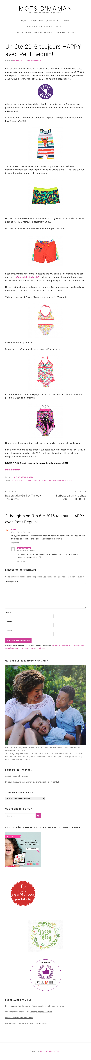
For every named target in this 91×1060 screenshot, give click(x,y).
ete (24, 480)
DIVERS (59, 27)
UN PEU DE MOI (52, 21)
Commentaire (11, 582)
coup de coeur (19, 477)
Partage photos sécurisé (41, 1012)
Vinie (13, 529)
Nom (8, 613)
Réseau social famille (14, 1006)
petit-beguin (55, 480)
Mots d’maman (12, 469)
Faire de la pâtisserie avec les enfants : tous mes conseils (45, 32)
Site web (8, 631)
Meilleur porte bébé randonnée (19, 1017)
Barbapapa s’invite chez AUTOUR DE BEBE (71, 495)
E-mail (8, 622)
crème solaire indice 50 (27, 277)
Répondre (15, 543)
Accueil (23, 21)
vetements (67, 480)
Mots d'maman (45, 8)
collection (16, 480)
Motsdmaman (34, 60)
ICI (57, 782)
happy (30, 480)
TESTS (66, 21)
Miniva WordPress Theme (50, 1051)
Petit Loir (43, 1023)
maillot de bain (41, 480)
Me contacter (36, 21)
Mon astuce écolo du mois (40, 27)
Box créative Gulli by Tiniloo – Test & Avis (23, 495)
